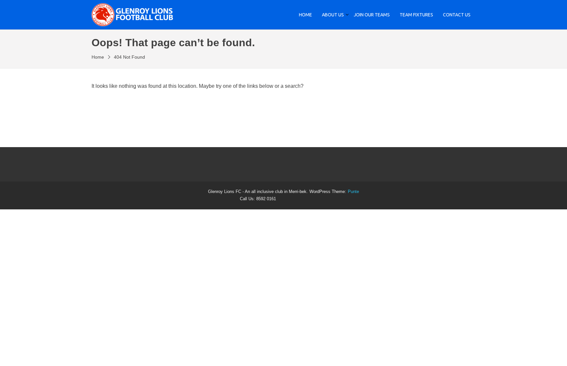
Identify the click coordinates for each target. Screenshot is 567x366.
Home (305, 14)
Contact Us (457, 14)
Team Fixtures (416, 14)
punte (353, 191)
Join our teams (372, 14)
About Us (333, 14)
